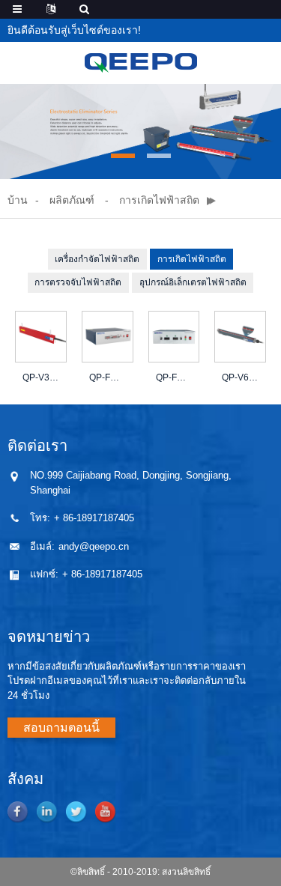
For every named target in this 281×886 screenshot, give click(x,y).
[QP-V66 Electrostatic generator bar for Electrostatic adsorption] (240, 337)
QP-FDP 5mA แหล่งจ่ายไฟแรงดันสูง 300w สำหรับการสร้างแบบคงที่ (174, 377)
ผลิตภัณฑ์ (71, 200)
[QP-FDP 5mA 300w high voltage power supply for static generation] (174, 337)
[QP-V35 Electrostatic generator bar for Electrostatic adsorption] (41, 337)
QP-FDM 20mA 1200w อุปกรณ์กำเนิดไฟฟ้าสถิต (107, 377)
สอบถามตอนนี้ (61, 727)
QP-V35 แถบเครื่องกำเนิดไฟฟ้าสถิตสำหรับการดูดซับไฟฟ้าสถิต (40, 377)
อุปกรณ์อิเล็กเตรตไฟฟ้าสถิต (193, 282)
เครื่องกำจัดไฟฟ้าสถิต (97, 259)
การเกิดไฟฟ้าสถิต (159, 200)
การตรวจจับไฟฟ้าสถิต (77, 282)
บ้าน (17, 200)
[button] (123, 156)
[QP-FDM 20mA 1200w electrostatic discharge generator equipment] (107, 337)
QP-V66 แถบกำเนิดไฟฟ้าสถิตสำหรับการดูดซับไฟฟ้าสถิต (240, 377)
